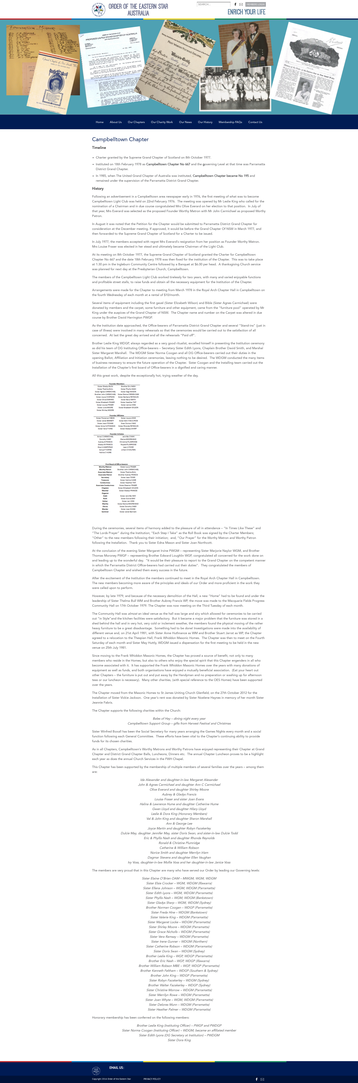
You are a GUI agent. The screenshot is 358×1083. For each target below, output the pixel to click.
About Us (116, 122)
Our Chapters (136, 122)
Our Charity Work (162, 122)
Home (99, 122)
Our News (185, 122)
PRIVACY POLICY (152, 1079)
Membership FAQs (230, 122)
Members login (256, 4)
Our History (205, 122)
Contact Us (255, 122)
